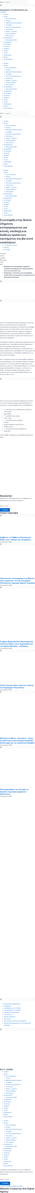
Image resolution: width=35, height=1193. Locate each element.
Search (2, 2)
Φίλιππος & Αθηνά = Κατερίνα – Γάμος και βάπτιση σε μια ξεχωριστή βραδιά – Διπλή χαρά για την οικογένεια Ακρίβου (17, 740)
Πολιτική (7, 46)
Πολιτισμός (7, 44)
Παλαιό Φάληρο (11, 33)
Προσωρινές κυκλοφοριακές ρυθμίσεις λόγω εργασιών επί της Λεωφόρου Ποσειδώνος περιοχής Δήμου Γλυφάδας (17, 580)
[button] (17, 254)
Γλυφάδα (9, 25)
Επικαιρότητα (8, 38)
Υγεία (5, 53)
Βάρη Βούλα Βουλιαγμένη (14, 23)
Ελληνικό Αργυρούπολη (13, 27)
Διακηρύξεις (8, 42)
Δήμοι (6, 16)
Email (2, 506)
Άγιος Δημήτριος (11, 18)
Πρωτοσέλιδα (8, 59)
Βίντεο (6, 57)
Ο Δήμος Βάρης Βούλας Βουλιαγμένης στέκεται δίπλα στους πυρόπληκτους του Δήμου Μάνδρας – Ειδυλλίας (16, 643)
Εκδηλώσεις (7, 55)
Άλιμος (8, 21)
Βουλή (6, 50)
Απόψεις (6, 48)
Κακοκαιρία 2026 (11, 40)
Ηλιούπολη (9, 29)
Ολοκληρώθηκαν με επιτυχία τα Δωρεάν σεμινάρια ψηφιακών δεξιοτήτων (14, 791)
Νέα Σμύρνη (9, 36)
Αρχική (6, 14)
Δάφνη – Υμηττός (11, 31)
